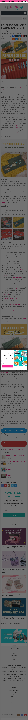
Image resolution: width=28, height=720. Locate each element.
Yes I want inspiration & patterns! (7, 366)
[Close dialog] (26, 351)
